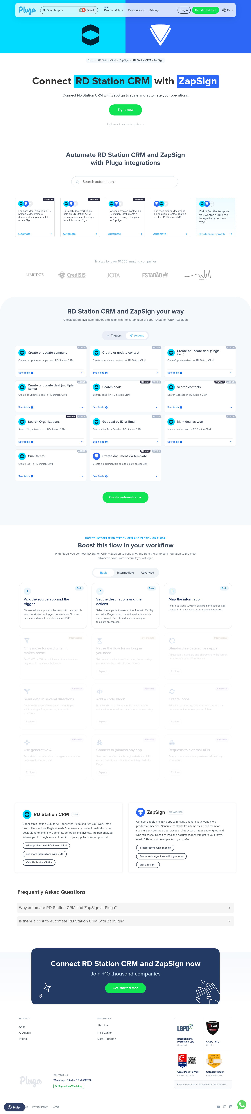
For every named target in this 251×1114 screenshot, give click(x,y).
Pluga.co (27, 10)
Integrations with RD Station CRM (47, 845)
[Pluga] (31, 1081)
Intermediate (125, 572)
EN (229, 10)
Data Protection (106, 1039)
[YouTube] (218, 1107)
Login (184, 10)
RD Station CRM (107, 60)
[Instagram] (224, 1107)
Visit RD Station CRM (38, 862)
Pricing (154, 10)
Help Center (104, 1032)
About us (102, 1025)
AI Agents (25, 1032)
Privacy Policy (40, 1107)
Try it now (126, 110)
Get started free (205, 10)
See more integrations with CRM (44, 854)
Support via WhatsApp (70, 1086)
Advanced (147, 572)
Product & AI (112, 9)
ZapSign (124, 60)
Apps (91, 60)
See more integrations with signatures (161, 856)
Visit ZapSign (146, 864)
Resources (135, 10)
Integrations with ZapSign (156, 848)
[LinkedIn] (230, 1107)
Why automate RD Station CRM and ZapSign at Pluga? (68, 908)
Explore (102, 671)
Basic (103, 572)
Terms (55, 1107)
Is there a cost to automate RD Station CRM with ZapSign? (71, 921)
